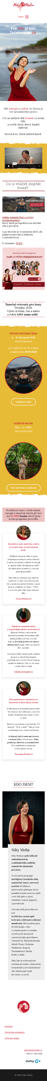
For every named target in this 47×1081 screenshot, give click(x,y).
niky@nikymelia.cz (33, 1050)
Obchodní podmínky (15, 1032)
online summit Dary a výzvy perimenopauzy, (18, 219)
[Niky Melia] (23, 6)
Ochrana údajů (12, 1038)
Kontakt (9, 1026)
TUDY (19, 243)
